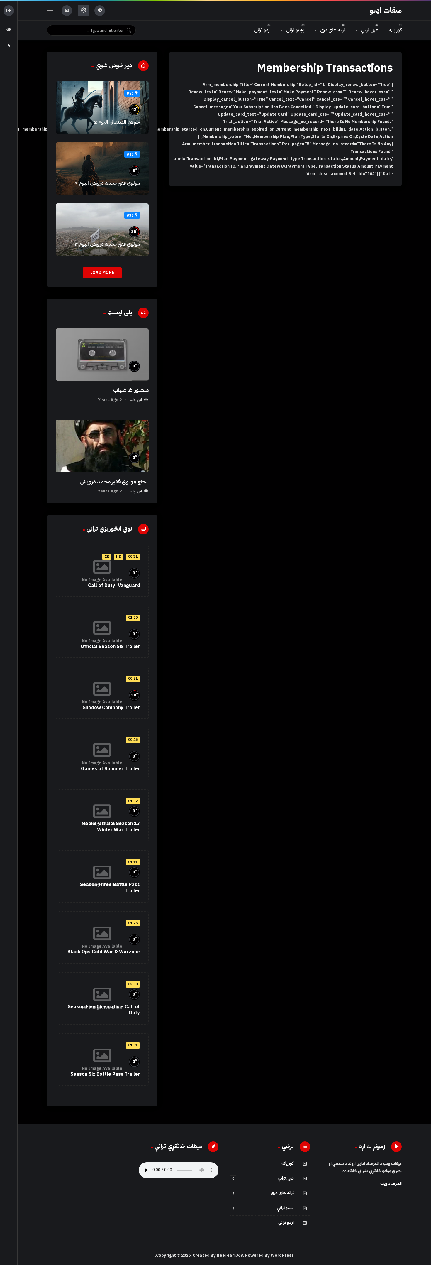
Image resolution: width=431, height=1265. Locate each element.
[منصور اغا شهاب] (102, 354)
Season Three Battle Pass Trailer (110, 888)
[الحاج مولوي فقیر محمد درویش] (102, 446)
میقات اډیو (386, 11)
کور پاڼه (287, 1163)
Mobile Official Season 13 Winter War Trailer (111, 827)
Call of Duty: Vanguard (114, 585)
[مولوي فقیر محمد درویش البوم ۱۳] (102, 229)
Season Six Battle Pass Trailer (105, 1074)
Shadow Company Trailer (111, 707)
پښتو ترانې (285, 1208)
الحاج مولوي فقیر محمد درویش (114, 482)
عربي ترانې (286, 1178)
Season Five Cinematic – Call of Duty (104, 1010)
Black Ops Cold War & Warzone (103, 951)
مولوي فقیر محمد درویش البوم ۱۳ (107, 244)
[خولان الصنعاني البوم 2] (102, 107)
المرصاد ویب (391, 1183)
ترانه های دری (282, 1193)
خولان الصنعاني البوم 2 (117, 122)
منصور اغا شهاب (131, 390)
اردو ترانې (286, 1223)
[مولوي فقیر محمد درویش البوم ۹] (102, 168)
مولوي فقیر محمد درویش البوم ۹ (107, 183)
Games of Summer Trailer (110, 768)
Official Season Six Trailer (110, 646)
